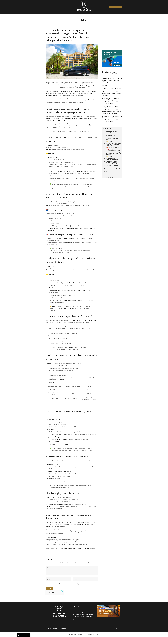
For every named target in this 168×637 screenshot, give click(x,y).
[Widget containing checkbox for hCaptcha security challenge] (54, 592)
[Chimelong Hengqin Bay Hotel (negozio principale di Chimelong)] (84, 7)
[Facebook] (110, 628)
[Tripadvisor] (119, 628)
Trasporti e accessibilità (51, 27)
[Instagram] (116, 628)
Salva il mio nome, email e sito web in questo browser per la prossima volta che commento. (70, 584)
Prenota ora (116, 7)
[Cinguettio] (113, 628)
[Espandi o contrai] (121, 129)
